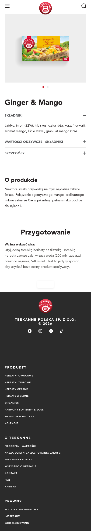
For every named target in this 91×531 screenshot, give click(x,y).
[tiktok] (61, 331)
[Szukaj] (84, 6)
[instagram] (40, 331)
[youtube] (51, 331)
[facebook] (29, 331)
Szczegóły (14, 153)
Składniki (13, 115)
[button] (7, 6)
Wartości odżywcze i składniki (34, 142)
